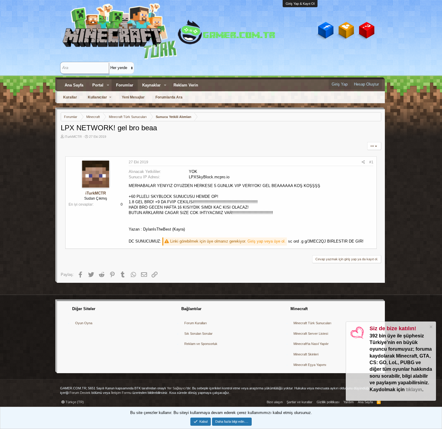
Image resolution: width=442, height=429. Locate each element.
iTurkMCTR (73, 136)
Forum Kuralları (195, 323)
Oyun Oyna (83, 323)
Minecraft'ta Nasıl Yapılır (311, 344)
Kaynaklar (151, 85)
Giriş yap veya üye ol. (266, 241)
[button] (108, 85)
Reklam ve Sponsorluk (200, 344)
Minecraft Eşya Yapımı (309, 365)
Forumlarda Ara (169, 97)
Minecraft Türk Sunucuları (312, 323)
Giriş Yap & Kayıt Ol (300, 3)
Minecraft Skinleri (305, 354)
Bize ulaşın (275, 402)
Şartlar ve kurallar (299, 402)
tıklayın (414, 389)
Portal (97, 85)
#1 (371, 162)
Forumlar (124, 85)
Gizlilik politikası (328, 402)
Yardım (348, 402)
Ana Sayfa (74, 85)
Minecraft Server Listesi (310, 333)
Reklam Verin (185, 85)
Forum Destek (80, 392)
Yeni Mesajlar (133, 97)
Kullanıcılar (97, 97)
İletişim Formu (121, 392)
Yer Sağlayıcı (176, 388)
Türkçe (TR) (74, 402)
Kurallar (70, 97)
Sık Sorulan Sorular (198, 333)
